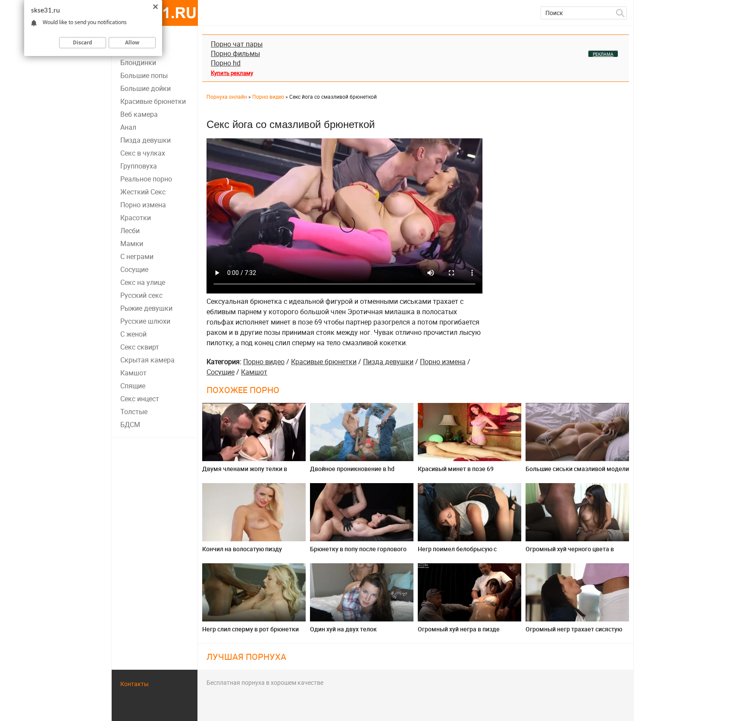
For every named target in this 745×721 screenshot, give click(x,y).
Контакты (134, 684)
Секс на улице (142, 282)
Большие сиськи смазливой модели (577, 469)
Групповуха (138, 166)
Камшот (133, 373)
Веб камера (139, 114)
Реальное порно (146, 179)
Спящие (132, 385)
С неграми (136, 256)
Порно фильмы (235, 53)
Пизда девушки (145, 140)
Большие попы (144, 75)
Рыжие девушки (146, 308)
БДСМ (130, 424)
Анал (128, 127)
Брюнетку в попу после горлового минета (358, 552)
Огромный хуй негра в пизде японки (459, 632)
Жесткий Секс (143, 192)
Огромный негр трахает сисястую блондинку (574, 632)
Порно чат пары (237, 44)
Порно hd (226, 63)
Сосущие (134, 269)
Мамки (131, 243)
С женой (133, 334)
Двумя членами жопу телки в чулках (244, 472)
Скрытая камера (147, 360)
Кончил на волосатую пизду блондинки (242, 552)
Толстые (133, 411)
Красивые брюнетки (153, 101)
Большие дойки (145, 88)
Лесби (130, 230)
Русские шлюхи (145, 321)
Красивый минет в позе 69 (456, 469)
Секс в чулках (142, 153)
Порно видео (264, 361)
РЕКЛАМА (603, 54)
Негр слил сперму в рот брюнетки (250, 629)
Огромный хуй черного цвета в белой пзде (570, 552)
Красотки (135, 217)
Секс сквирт (139, 347)
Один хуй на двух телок (343, 629)
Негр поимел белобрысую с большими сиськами (457, 552)
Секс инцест (139, 398)
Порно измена (143, 204)
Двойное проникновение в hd (352, 469)
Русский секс (141, 295)
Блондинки (138, 62)
